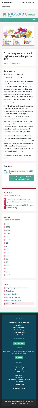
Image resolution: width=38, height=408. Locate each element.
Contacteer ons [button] (27, 2)
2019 (7, 243)
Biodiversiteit (11, 304)
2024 (8, 227)
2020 (8, 240)
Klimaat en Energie (13, 297)
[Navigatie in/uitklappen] (34, 20)
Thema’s (19, 318)
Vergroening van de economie (16, 288)
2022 (8, 233)
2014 (7, 259)
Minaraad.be (6, 7)
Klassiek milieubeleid (13, 301)
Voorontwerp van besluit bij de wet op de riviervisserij (20, 206)
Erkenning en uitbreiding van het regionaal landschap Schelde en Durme (20, 200)
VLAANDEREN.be (7, 2)
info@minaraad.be (19, 388)
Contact (19, 362)
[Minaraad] (19, 14)
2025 (8, 224)
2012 (7, 265)
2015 (7, 256)
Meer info (22, 403)
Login (20, 358)
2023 (8, 230)
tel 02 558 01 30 (19, 385)
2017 (7, 249)
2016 (7, 253)
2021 (7, 237)
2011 (7, 268)
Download (21, 178)
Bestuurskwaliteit (12, 294)
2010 (8, 272)
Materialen (10, 291)
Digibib (19, 348)
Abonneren (20, 343)
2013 (7, 262)
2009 (8, 275)
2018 (7, 246)
